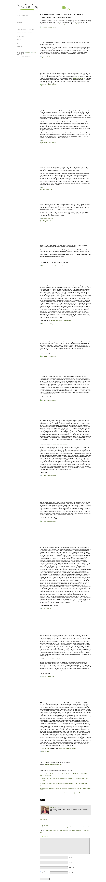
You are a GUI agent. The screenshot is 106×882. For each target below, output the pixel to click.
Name (70, 857)
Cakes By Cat (57, 659)
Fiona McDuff (45, 748)
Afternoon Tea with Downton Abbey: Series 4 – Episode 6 (61, 14)
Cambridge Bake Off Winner (67, 748)
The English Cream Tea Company (60, 320)
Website (71, 867)
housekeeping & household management (56, 24)
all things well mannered (83, 24)
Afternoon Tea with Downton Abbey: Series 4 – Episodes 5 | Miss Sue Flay (68, 827)
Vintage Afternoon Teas (59, 444)
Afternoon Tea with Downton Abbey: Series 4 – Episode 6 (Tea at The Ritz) (62, 793)
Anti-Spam (72, 873)
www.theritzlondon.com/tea (53, 764)
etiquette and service (79, 78)
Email (70, 862)
